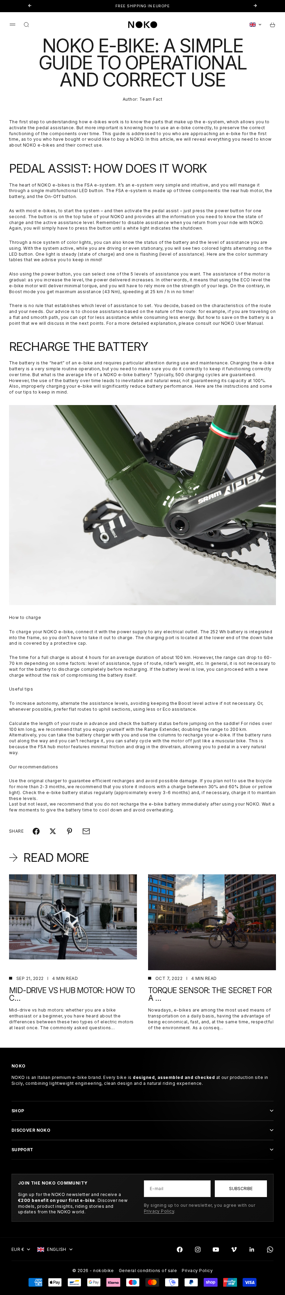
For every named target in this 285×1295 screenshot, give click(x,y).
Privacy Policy (159, 1211)
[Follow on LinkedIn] (252, 1249)
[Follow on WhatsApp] (270, 1249)
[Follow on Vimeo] (233, 1249)
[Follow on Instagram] (197, 1249)
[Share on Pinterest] (69, 831)
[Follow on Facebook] (179, 1249)
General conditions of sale (148, 1270)
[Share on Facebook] (36, 831)
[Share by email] (86, 831)
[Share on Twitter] (53, 831)
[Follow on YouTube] (215, 1249)
